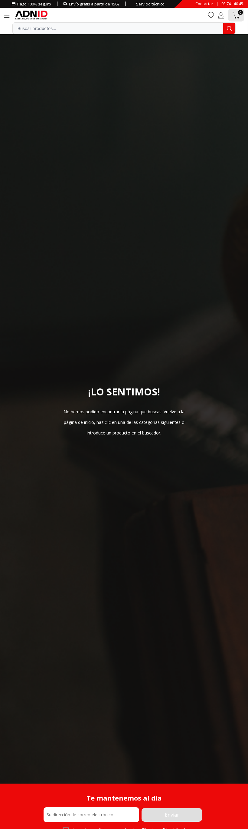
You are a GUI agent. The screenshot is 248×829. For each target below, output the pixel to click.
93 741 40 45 (232, 3)
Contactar (204, 3)
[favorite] (211, 15)
